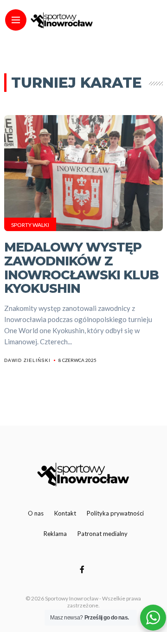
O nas (36, 513)
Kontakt (65, 513)
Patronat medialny (102, 533)
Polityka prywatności (115, 513)
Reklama (55, 533)
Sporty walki (30, 224)
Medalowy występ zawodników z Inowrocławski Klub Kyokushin (81, 267)
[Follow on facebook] (83, 569)
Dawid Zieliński (27, 360)
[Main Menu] (16, 20)
